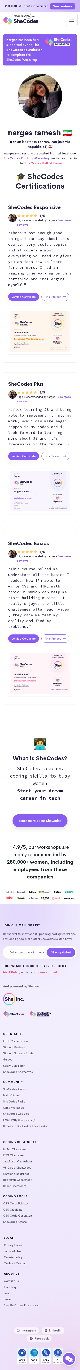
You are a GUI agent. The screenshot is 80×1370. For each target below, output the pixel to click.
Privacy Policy (13, 1245)
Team (7, 1299)
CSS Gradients (12, 1209)
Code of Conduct (15, 1263)
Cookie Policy (13, 1257)
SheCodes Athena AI (17, 1222)
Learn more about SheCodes (40, 821)
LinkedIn (55, 1330)
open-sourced (47, 972)
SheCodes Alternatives (18, 1072)
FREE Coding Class (15, 1041)
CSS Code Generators (17, 1215)
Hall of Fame (11, 1095)
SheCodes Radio (14, 1101)
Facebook (42, 1338)
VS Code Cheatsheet (17, 1167)
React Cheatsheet (14, 1186)
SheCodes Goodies (16, 1113)
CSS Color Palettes (16, 1203)
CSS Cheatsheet (14, 1155)
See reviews (62, 6)
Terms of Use (12, 1251)
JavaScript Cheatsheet (17, 1161)
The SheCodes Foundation (21, 1305)
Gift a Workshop (13, 1108)
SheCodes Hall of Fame (43, 163)
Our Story (10, 1287)
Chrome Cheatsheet (16, 1174)
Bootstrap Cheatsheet (17, 1180)
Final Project (53, 297)
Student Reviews (14, 1047)
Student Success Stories (19, 1053)
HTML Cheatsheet (15, 1149)
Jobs (7, 1293)
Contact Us (11, 1281)
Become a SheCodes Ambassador (25, 1126)
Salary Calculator (14, 1066)
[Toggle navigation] (72, 20)
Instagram (29, 1330)
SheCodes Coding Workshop (26, 158)
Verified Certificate (23, 297)
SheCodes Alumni (14, 1089)
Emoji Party (10, 1120)
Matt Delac (11, 972)
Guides (7, 1059)
